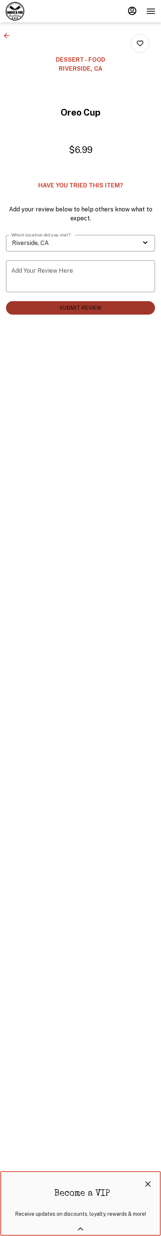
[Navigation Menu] (151, 11)
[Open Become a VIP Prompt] (80, 1228)
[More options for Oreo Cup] (140, 43)
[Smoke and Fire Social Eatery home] (39, 11)
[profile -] (132, 10)
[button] (9, 35)
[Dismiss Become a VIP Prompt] (148, 1184)
